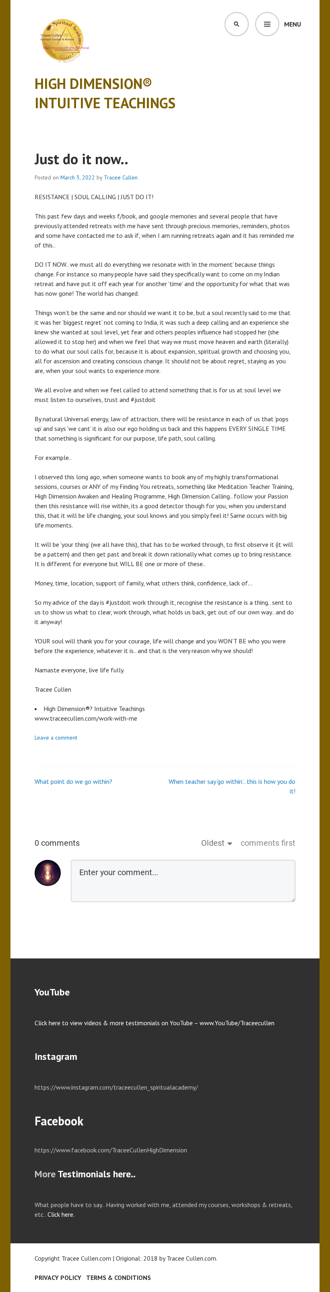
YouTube (52, 992)
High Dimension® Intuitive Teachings (105, 93)
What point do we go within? (73, 781)
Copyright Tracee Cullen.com (73, 1258)
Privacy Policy (58, 1277)
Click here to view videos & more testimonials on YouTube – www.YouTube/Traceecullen (154, 1023)
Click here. (60, 1214)
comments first (268, 843)
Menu (292, 24)
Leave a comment (56, 737)
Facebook (59, 1121)
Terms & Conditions (118, 1277)
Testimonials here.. (97, 1174)
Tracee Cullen (121, 177)
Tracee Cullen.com (191, 1258)
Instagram (56, 1056)
